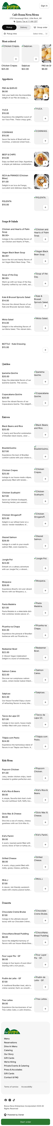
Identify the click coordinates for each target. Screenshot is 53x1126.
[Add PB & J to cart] (45, 888)
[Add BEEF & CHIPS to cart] (45, 163)
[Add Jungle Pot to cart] (45, 568)
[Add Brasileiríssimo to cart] (45, 456)
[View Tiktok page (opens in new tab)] (13, 1100)
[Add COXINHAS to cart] (45, 140)
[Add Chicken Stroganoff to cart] (45, 523)
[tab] (9, 27)
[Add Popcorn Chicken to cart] (45, 778)
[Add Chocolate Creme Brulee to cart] (45, 920)
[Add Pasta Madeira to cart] (45, 613)
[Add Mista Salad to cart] (45, 328)
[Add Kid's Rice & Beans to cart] (45, 800)
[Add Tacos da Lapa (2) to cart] (45, 724)
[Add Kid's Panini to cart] (45, 844)
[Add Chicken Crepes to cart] (16, 59)
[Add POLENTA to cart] (45, 207)
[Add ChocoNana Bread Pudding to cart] (45, 942)
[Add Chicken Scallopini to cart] (45, 501)
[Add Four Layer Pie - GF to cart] (45, 964)
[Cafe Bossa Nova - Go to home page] (11, 5)
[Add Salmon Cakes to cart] (45, 679)
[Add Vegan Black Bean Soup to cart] (45, 261)
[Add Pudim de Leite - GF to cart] (45, 987)
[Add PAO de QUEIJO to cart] (45, 96)
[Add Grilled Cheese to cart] (45, 867)
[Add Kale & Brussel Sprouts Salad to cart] (45, 305)
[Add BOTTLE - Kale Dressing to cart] (45, 350)
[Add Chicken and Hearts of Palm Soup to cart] (45, 239)
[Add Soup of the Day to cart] (45, 283)
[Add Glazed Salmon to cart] (45, 546)
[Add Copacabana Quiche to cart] (45, 403)
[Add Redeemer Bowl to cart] (45, 657)
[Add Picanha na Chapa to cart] (45, 635)
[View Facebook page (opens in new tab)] (5, 1100)
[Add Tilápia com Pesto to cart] (45, 746)
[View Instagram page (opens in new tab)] (9, 1100)
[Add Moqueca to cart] (45, 590)
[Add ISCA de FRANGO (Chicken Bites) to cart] (45, 185)
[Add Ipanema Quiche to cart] (45, 381)
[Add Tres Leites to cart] (45, 1008)
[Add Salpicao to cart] (36, 59)
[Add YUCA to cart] (45, 118)
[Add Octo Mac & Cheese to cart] (45, 822)
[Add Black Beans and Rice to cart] (45, 434)
